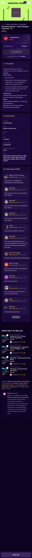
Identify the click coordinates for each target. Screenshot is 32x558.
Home (3, 24)
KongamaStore (15, 342)
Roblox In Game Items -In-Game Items (16, 24)
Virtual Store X (14, 37)
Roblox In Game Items (15, 334)
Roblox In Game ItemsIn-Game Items (18, 381)
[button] (16, 10)
